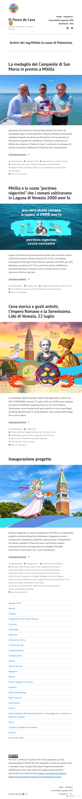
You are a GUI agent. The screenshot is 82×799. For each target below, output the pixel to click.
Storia (69, 286)
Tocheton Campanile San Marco (23, 727)
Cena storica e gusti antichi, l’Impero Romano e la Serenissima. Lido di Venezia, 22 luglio (40, 311)
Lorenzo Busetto (53, 164)
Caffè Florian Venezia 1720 (29, 567)
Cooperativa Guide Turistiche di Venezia (24, 573)
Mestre (12, 676)
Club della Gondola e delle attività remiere (25, 570)
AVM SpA (14, 567)
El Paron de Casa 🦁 (22, 21)
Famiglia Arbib (15, 655)
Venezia (12, 732)
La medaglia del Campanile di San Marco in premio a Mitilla (39, 66)
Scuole (12, 708)
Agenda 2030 (15, 603)
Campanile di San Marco (50, 567)
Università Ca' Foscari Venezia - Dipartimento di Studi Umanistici (34, 586)
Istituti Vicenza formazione (35, 164)
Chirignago (14, 629)
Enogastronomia (47, 286)
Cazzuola (13, 624)
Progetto (59, 563)
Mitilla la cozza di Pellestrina (44, 167)
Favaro (12, 661)
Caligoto (12, 613)
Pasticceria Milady (16, 582)
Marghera (13, 671)
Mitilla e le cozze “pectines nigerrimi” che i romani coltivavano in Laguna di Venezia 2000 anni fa (40, 193)
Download (63, 23)
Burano (12, 608)
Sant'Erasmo (14, 703)
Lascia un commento (19, 173)
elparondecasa (16, 161)
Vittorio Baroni (14, 170)
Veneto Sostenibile (16, 589)
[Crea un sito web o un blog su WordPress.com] (26, 794)
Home (59, 17)
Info (71, 23)
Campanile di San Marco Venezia (54, 161)
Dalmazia (13, 634)
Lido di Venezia (44, 432)
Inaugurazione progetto (30, 459)
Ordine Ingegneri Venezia (42, 579)
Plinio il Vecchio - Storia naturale (21, 441)
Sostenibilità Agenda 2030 (61, 20)
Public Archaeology (17, 692)
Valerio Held (61, 167)
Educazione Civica (17, 640)
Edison (42, 573)
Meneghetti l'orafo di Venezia (20, 167)
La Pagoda (35, 576)
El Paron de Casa (17, 164)
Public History (60, 286)
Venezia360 (28, 589)
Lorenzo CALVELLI (30, 289)
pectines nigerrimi (39, 438)
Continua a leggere (17, 154)
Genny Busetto (16, 289)
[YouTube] (71, 28)
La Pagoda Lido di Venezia (44, 435)
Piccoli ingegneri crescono (21, 682)
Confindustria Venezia (51, 570)
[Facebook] (68, 28)
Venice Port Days (16, 737)
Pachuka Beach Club (61, 579)
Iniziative (67, 17)
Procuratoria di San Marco (33, 582)
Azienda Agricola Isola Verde (22, 435)
